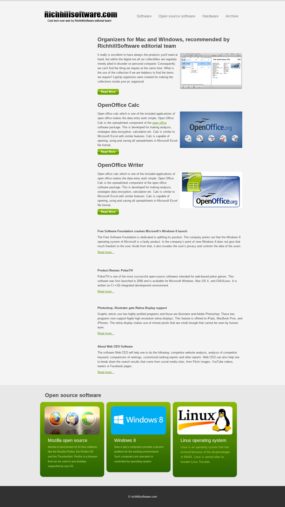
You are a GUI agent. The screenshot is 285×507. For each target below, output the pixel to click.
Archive (232, 16)
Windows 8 (125, 440)
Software (144, 16)
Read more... (106, 252)
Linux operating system (203, 440)
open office (159, 122)
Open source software (177, 16)
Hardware (210, 16)
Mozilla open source (67, 440)
